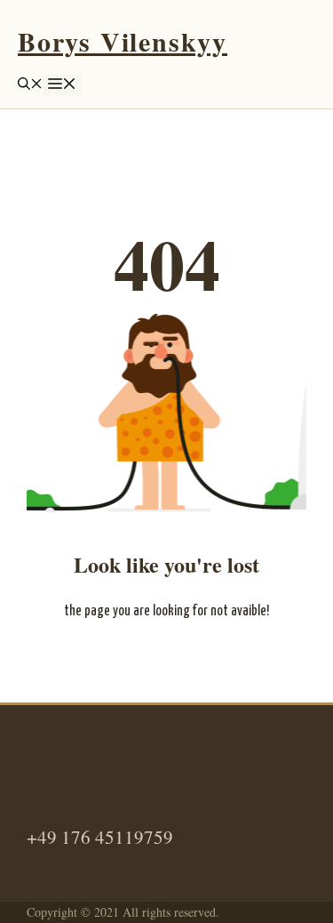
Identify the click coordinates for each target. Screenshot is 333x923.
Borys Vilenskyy (122, 40)
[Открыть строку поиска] (30, 85)
